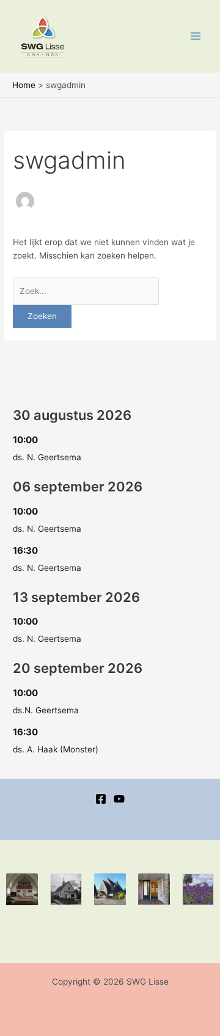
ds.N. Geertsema (46, 710)
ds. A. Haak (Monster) (55, 749)
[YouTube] (119, 798)
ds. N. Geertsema (47, 457)
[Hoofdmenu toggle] (195, 36)
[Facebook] (100, 798)
